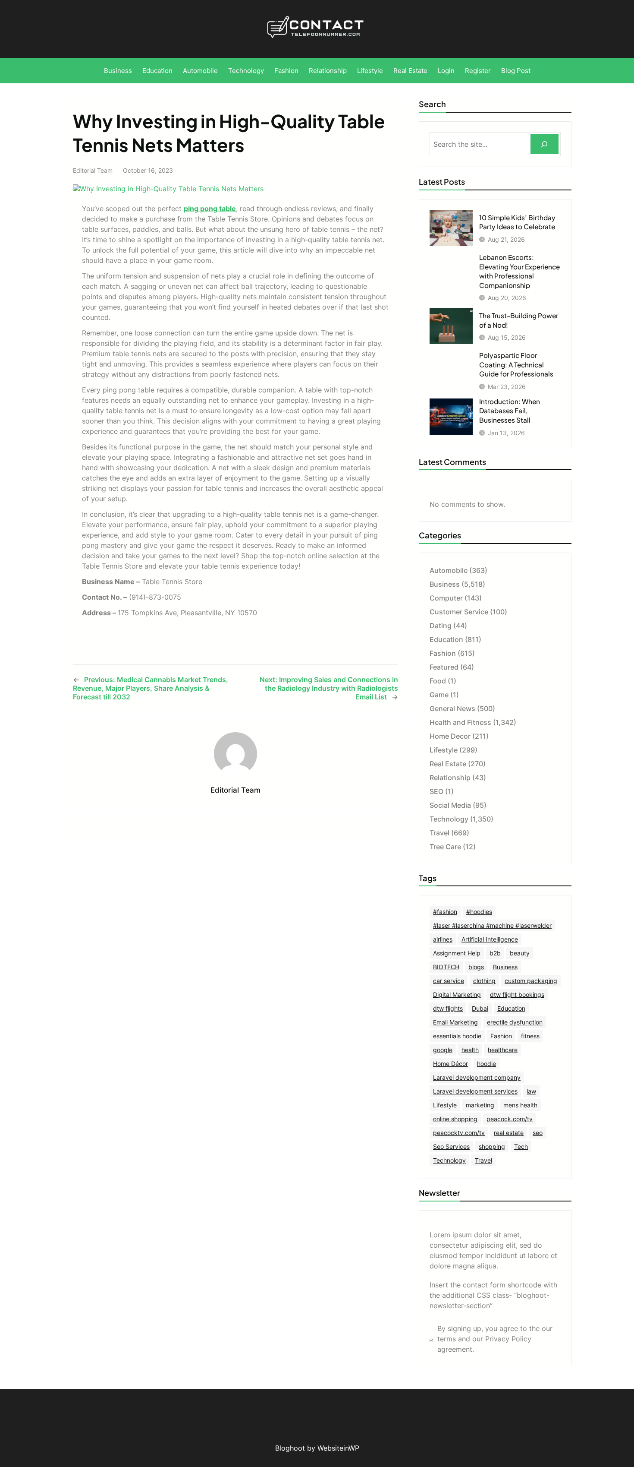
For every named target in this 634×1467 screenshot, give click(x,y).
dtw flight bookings (517, 994)
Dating (441, 625)
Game (439, 694)
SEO (436, 791)
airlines (442, 939)
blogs (476, 967)
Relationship (450, 777)
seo (538, 1132)
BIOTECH (446, 967)
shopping (492, 1146)
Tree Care (445, 846)
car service (448, 980)
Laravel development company (477, 1077)
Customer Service (459, 611)
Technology (449, 819)
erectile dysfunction (515, 1022)
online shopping (455, 1118)
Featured (444, 667)
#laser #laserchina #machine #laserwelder (492, 925)
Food (438, 681)
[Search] (544, 144)
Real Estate (448, 763)
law (531, 1091)
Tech (521, 1146)
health (470, 1049)
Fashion (443, 653)
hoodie (486, 1063)
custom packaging (531, 980)
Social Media (450, 805)
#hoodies (479, 911)
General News (452, 708)
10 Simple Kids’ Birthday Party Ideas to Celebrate (517, 222)
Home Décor (450, 1063)
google (442, 1049)
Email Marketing (455, 1022)
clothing (484, 980)
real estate (509, 1132)
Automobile (449, 570)
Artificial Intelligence (489, 939)
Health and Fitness (460, 722)
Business (445, 584)
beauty (520, 953)
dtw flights (448, 1008)
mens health (520, 1105)
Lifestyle (444, 750)
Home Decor (450, 736)
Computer (446, 598)
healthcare (503, 1049)
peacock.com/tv (509, 1118)
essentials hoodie (457, 1036)
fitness (530, 1036)
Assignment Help (456, 953)
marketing (480, 1105)
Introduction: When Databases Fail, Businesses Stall (509, 410)
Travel (439, 832)
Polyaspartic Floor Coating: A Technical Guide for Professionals (516, 364)
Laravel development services (475, 1091)
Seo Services (451, 1146)
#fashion (445, 911)
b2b (495, 953)
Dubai (480, 1008)
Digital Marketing (457, 994)
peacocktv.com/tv (459, 1132)
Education (446, 639)
